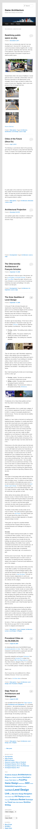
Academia (8, 775)
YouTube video (16, 678)
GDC (27, 783)
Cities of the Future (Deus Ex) (13, 140)
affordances (24, 386)
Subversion (26, 656)
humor (31, 783)
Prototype (7, 799)
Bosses (10, 777)
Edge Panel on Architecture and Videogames (12, 693)
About (12, 24)
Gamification (8, 131)
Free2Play (23, 779)
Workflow (27, 802)
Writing (8, 805)
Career (14, 777)
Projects (18, 24)
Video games (13, 130)
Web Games (19, 802)
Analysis (23, 629)
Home (6, 24)
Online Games (8, 796)
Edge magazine (28, 702)
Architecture (24, 130)
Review (22, 799)
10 (31, 297)
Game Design (11, 782)
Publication (14, 799)
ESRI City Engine (9, 760)
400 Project (18, 513)
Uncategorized (13, 255)
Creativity (19, 777)
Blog (6, 777)
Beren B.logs (8, 824)
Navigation (28, 794)
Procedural (14, 683)
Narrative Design (18, 794)
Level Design (15, 131)
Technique (29, 799)
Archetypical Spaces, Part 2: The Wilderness (17, 766)
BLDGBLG (7, 826)
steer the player (21, 574)
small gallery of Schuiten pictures (16, 277)
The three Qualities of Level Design (14, 298)
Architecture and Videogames (16, 704)
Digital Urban (8, 828)
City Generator (9, 756)
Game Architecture (14, 10)
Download (25, 777)
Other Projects (9, 758)
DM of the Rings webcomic (21, 660)
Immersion (30, 200)
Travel (10, 802)
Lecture (7, 631)
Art (29, 288)
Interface (24, 786)
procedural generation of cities (12, 649)
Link (10, 683)
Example (7, 780)
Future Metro (10, 279)
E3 (30, 777)
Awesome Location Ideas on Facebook (15, 762)
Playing (21, 796)
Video (14, 802)
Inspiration (7, 290)
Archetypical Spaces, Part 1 (12, 767)
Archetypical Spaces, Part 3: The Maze (15, 764)
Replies (19, 631)
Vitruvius (15, 324)
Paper (13, 796)
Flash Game (12, 780)
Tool (6, 802)
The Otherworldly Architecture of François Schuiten (13, 266)
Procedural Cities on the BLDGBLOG (14, 639)
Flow (17, 780)
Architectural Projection (15, 209)
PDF (16, 796)
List (10, 794)
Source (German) (9, 126)
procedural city (19, 658)
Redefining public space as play (13, 36)
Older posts (8, 748)
